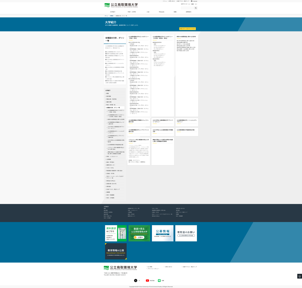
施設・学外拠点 (110, 162)
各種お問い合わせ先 (111, 183)
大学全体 (132, 44)
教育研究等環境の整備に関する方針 (187, 47)
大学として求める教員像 (184, 44)
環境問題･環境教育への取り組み (114, 170)
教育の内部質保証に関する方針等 (186, 36)
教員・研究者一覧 (110, 105)
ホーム (165, 1)
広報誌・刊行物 (110, 173)
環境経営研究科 (158, 42)
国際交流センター (110, 165)
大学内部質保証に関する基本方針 (186, 40)
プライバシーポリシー (153, 268)
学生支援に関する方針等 (184, 45)
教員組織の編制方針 (183, 42)
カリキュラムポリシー (159, 47)
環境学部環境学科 (134, 55)
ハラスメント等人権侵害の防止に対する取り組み (139, 140)
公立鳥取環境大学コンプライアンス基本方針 (139, 130)
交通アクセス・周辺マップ (183, 1)
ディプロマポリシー (159, 49)
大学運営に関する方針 (183, 50)
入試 (148, 12)
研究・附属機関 (110, 195)
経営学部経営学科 (134, 67)
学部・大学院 (132, 12)
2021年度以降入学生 (135, 42)
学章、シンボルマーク (111, 156)
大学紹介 (112, 12)
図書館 (108, 192)
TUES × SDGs (110, 168)
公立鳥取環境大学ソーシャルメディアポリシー (187, 121)
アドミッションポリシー (160, 45)
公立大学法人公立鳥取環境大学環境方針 (163, 130)
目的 (155, 44)
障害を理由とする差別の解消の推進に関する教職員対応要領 (163, 140)
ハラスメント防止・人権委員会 (137, 162)
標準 (193, 4)
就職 (175, 12)
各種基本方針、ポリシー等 (113, 107)
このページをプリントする (188, 28)
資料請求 (108, 186)
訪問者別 (188, 12)
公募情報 (108, 159)
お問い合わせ (172, 1)
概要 (107, 93)
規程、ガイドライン (135, 160)
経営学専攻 (156, 59)
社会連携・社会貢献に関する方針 (186, 49)
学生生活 (161, 12)
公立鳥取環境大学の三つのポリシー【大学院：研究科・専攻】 (163, 37)
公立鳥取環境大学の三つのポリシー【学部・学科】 (139, 37)
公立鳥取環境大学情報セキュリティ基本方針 (139, 121)
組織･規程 (108, 102)
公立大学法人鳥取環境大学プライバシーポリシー (163, 121)
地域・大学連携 (110, 198)
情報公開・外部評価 (111, 99)
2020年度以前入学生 (135, 79)
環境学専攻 (156, 50)
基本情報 (108, 96)
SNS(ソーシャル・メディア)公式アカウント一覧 (115, 177)
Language (194, 1)
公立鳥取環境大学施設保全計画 (185, 130)
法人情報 (149, 267)
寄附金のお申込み (110, 181)
